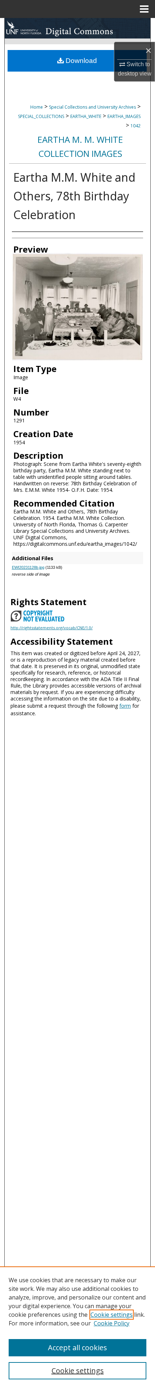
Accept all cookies (77, 1347)
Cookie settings (111, 1315)
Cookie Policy (111, 1323)
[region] (77, 1327)
